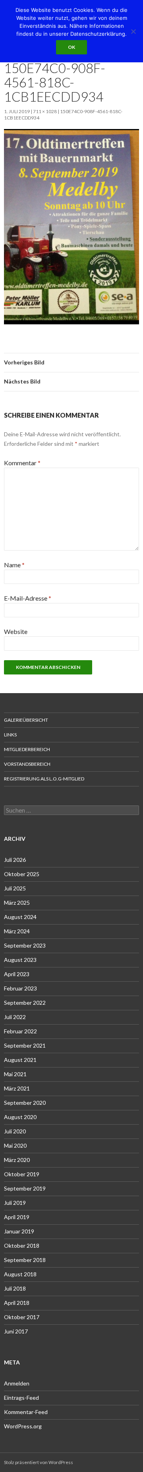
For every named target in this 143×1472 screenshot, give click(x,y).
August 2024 (20, 916)
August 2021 (20, 1059)
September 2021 (25, 1045)
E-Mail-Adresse (27, 598)
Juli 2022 (15, 1016)
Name (14, 564)
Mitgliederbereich (27, 749)
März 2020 (17, 1159)
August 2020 (20, 1117)
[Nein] (133, 31)
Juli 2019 (15, 1202)
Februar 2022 (20, 1031)
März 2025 (17, 902)
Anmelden (16, 1383)
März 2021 (17, 1088)
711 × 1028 (45, 111)
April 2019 (16, 1217)
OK (71, 47)
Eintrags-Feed (21, 1397)
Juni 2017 (16, 1331)
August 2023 (20, 959)
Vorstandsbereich (27, 764)
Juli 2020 (15, 1131)
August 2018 (20, 1274)
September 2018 (25, 1259)
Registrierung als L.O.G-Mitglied (44, 779)
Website (15, 631)
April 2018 (16, 1302)
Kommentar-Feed (26, 1411)
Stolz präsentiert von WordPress (38, 1462)
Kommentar (22, 462)
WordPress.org (23, 1426)
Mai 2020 (15, 1145)
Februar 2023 (20, 988)
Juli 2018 (15, 1288)
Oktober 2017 (21, 1317)
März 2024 (17, 931)
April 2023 (16, 974)
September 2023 (25, 945)
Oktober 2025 (21, 874)
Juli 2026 (15, 859)
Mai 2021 (15, 1074)
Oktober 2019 (21, 1174)
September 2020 (25, 1102)
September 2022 (25, 1002)
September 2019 (25, 1188)
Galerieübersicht (26, 720)
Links (10, 735)
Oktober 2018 (21, 1245)
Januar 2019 (19, 1231)
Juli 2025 (15, 888)
